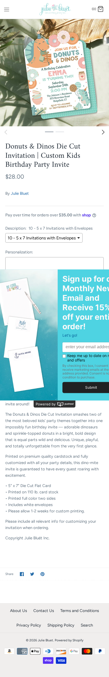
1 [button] (49, 131)
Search (87, 625)
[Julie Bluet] (54, 9)
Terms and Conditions (79, 610)
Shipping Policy (60, 625)
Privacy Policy (28, 625)
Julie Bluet (20, 193)
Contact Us (43, 610)
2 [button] (59, 131)
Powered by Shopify (69, 640)
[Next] (103, 132)
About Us (18, 610)
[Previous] (6, 132)
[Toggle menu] (6, 9)
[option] (54, 72)
